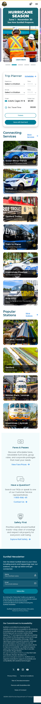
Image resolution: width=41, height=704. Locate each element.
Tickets (20, 115)
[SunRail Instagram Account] (22, 669)
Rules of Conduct (20, 690)
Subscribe (20, 591)
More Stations (29, 314)
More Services (30, 136)
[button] (20, 35)
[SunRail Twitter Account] (13, 669)
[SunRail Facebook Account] (18, 669)
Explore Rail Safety (19, 539)
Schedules (29, 76)
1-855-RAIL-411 (20, 497)
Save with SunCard (20, 122)
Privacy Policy (12, 676)
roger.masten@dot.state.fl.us (15, 653)
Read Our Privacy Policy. (20, 611)
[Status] (31, 4)
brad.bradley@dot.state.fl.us (14, 657)
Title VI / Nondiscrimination (20, 681)
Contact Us (19, 502)
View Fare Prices (19, 464)
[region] (20, 35)
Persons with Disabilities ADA (20, 685)
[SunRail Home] (4, 4)
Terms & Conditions (27, 676)
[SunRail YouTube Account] (27, 669)
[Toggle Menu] (36, 4)
